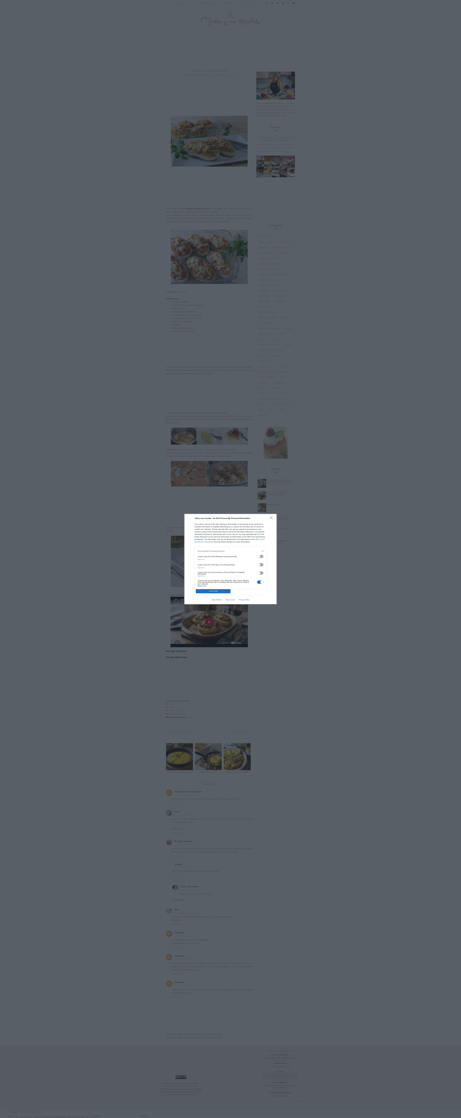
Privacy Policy (244, 600)
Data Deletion (217, 600)
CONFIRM (213, 591)
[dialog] (230, 559)
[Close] (272, 518)
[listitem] (230, 551)
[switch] (260, 556)
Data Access (230, 600)
